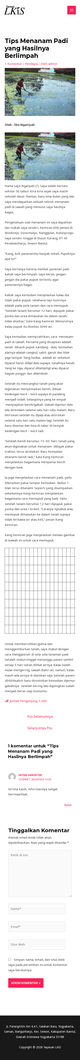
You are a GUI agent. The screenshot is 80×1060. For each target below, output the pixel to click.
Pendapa (31, 64)
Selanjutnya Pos (39, 728)
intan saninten (30, 775)
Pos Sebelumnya (40, 716)
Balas (68, 805)
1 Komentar (13, 64)
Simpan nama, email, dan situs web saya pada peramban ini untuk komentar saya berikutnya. (37, 964)
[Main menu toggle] (71, 10)
